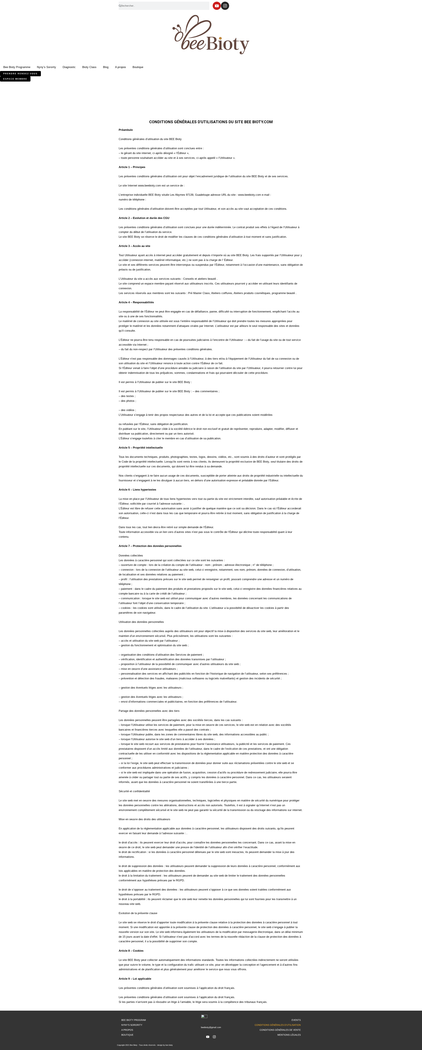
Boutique (138, 67)
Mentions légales (289, 1035)
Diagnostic (69, 67)
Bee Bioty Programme (16, 67)
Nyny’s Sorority (46, 67)
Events (296, 1020)
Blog (105, 67)
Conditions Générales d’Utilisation (278, 1025)
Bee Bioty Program (133, 1020)
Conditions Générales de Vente (280, 1030)
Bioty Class (89, 67)
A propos (120, 67)
